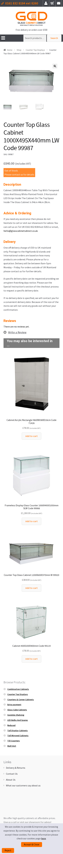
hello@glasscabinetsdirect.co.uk (21, 230)
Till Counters (13, 740)
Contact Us (12, 773)
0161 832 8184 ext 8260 (21, 3)
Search (54, 38)
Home (9, 50)
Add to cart (31, 436)
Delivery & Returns (15, 767)
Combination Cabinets (18, 689)
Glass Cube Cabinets (17, 709)
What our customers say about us (23, 785)
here (43, 838)
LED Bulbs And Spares (17, 720)
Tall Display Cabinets (17, 730)
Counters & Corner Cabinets (20, 699)
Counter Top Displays (35, 50)
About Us (10, 779)
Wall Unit (11, 746)
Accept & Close (31, 844)
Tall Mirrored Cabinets (17, 735)
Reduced (11, 725)
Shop (19, 50)
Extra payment (14, 704)
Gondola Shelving (15, 715)
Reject (8, 850)
